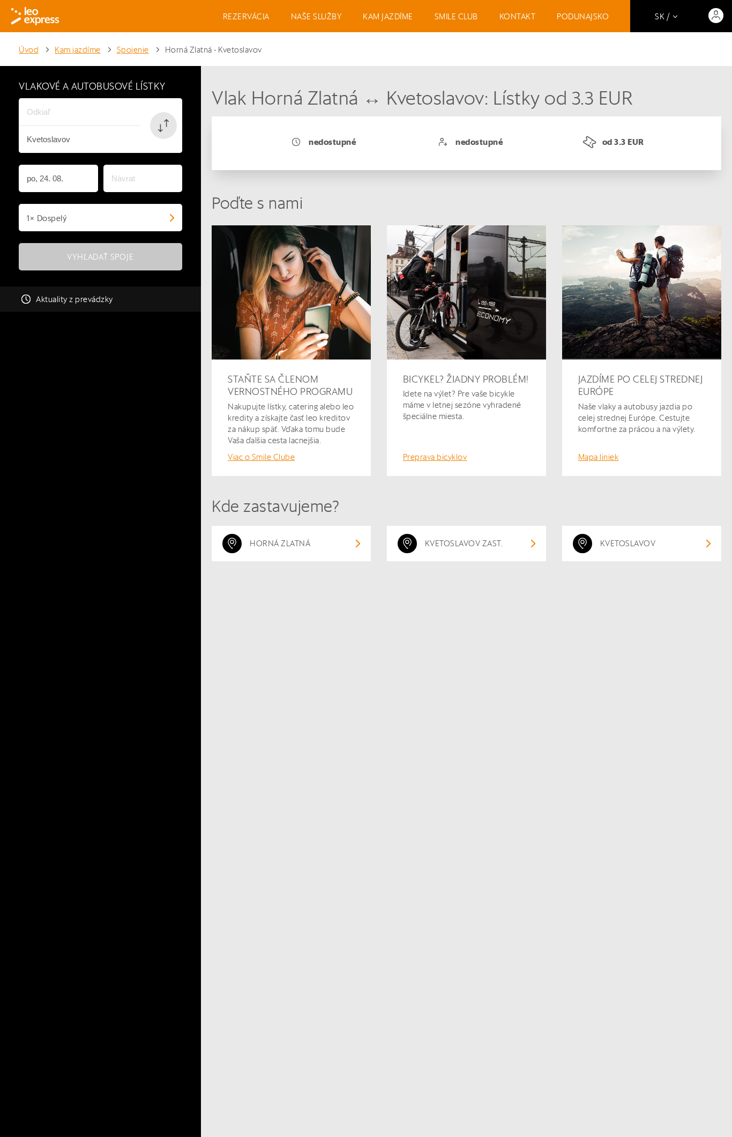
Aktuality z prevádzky (74, 299)
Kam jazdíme (388, 16)
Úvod (29, 50)
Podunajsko (583, 16)
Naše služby (316, 16)
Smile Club (456, 16)
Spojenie (133, 50)
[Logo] (35, 16)
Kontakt (517, 16)
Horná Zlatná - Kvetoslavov (213, 50)
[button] (163, 125)
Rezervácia (246, 16)
